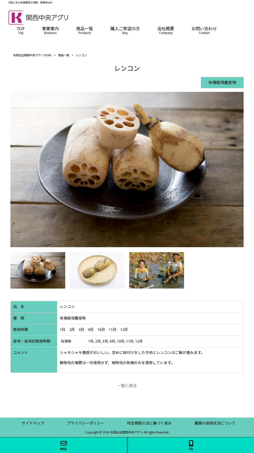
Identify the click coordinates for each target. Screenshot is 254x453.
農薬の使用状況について (214, 423)
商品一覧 (63, 55)
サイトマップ (33, 423)
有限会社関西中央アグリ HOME (32, 55)
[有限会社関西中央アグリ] (38, 23)
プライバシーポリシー (85, 423)
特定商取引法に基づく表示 (149, 423)
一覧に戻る (127, 385)
